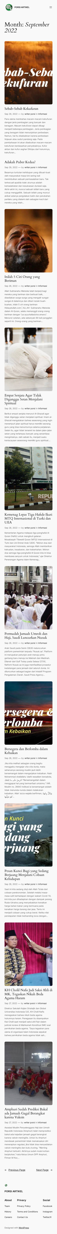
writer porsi (30, 114)
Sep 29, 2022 (11, 114)
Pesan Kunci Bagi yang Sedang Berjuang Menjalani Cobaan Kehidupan (27, 875)
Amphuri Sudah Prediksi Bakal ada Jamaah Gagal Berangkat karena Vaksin (26, 1113)
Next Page (44, 1170)
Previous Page (15, 1170)
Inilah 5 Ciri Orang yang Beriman (22, 279)
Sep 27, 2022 (11, 1003)
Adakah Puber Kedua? (20, 162)
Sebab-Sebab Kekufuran (21, 109)
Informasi (42, 114)
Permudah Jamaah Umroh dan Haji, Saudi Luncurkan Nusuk (26, 636)
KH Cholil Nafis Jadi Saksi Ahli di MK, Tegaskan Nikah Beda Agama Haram (28, 994)
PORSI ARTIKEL (22, 7)
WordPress (24, 1227)
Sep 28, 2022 (11, 286)
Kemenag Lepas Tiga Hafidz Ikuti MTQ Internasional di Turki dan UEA (28, 518)
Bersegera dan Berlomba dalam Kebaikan (26, 751)
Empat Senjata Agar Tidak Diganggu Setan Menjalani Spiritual (24, 399)
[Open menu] (50, 7)
